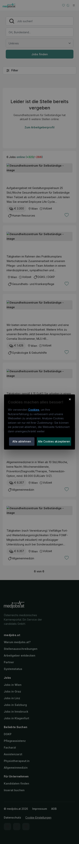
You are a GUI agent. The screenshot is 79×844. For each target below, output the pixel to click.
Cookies (33, 409)
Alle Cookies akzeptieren (54, 441)
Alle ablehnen (21, 441)
